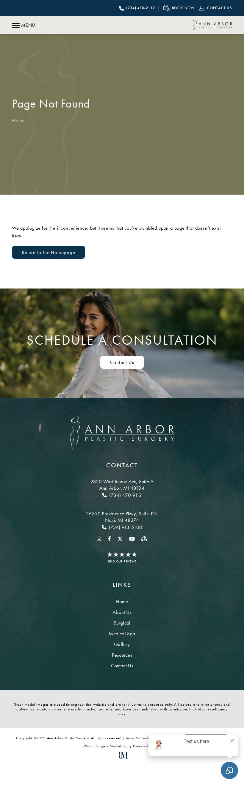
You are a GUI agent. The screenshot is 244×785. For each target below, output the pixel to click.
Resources (122, 655)
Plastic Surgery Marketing (105, 746)
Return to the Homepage (48, 252)
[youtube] (132, 538)
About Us (122, 612)
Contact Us (122, 362)
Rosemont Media (146, 746)
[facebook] (109, 538)
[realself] (144, 538)
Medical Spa (122, 633)
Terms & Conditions (141, 738)
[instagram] (99, 538)
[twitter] (120, 538)
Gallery (122, 644)
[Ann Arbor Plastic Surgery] (212, 25)
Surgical (122, 623)
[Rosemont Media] (122, 757)
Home (18, 120)
